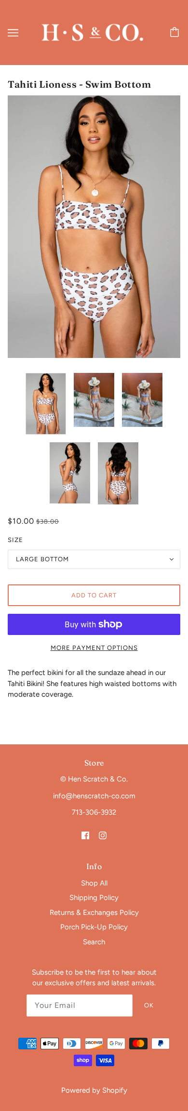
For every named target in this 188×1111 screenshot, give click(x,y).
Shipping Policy (94, 897)
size (15, 539)
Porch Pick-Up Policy (94, 927)
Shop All (94, 883)
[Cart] (176, 33)
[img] (85, 835)
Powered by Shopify (94, 1090)
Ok (149, 1005)
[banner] (92, 31)
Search (94, 942)
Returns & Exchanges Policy (94, 912)
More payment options (94, 647)
